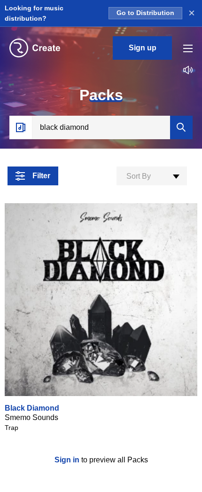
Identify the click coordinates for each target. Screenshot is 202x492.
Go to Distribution (145, 12)
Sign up (142, 48)
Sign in (67, 460)
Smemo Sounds (31, 417)
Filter (41, 176)
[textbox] (151, 176)
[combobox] (152, 176)
